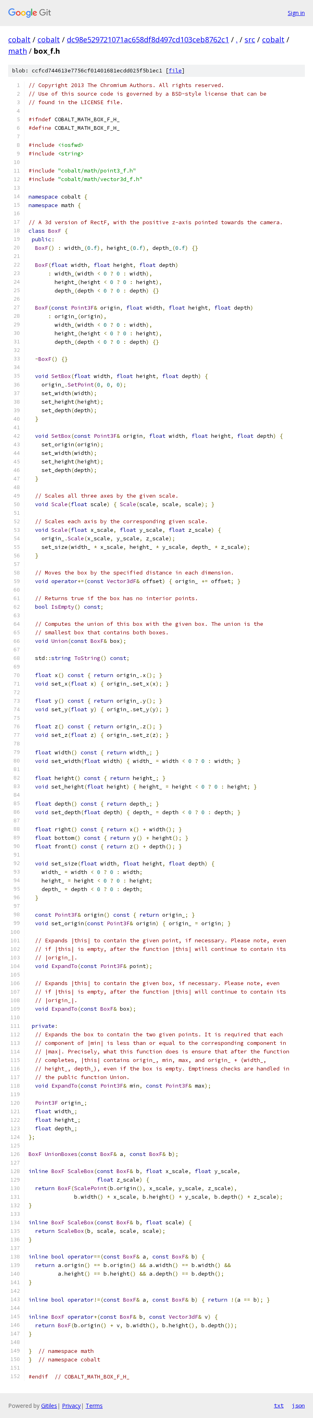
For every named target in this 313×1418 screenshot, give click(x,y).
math (17, 51)
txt (279, 1405)
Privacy (71, 1405)
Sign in (296, 13)
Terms (94, 1405)
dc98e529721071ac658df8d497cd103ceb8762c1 (148, 39)
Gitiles (49, 1405)
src (250, 39)
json (298, 1405)
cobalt (19, 39)
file (175, 70)
